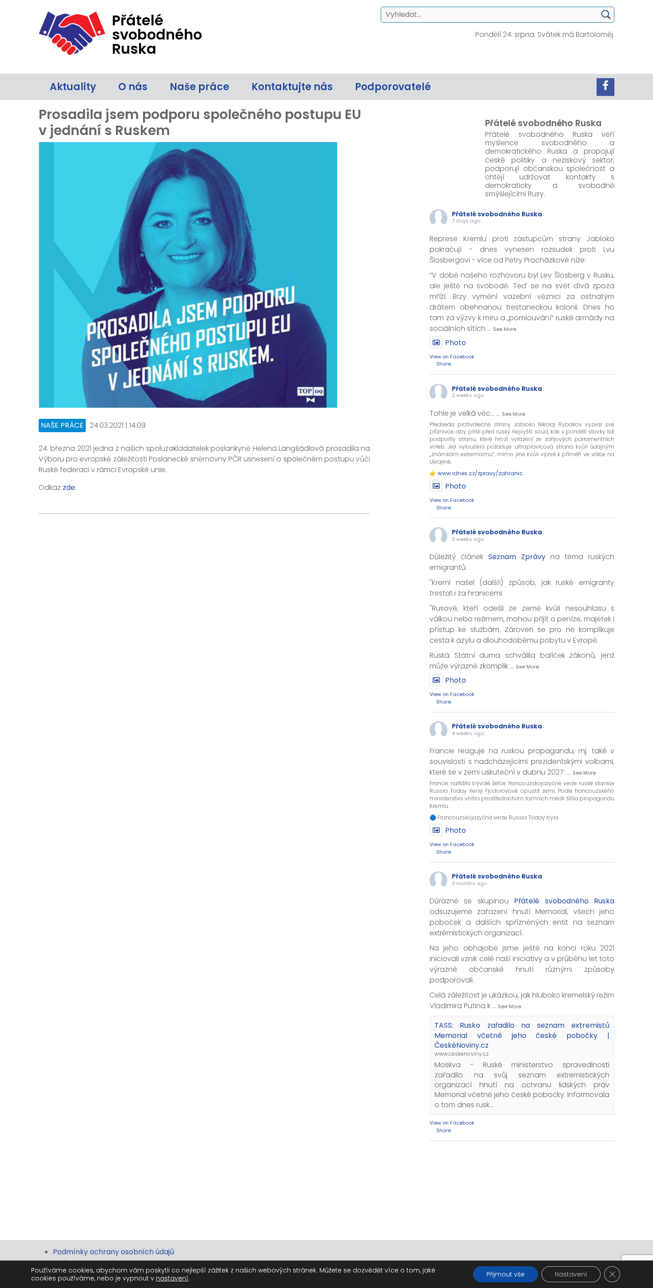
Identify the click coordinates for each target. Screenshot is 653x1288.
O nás (132, 87)
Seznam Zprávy (516, 557)
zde (69, 487)
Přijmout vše (505, 1274)
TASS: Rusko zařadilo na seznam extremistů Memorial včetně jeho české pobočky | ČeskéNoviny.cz (521, 1035)
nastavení (172, 1278)
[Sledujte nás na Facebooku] (605, 87)
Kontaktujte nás (292, 87)
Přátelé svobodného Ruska (497, 214)
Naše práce (199, 87)
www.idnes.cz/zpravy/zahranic (480, 473)
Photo (455, 343)
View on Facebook (452, 356)
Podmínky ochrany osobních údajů (113, 1252)
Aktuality (73, 87)
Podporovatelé (393, 87)
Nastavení (571, 1274)
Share (443, 363)
